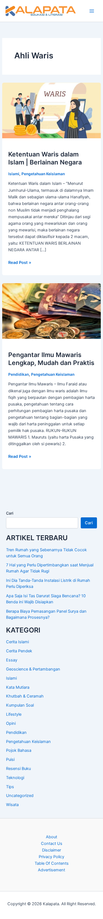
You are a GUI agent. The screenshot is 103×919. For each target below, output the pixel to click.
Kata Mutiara (17, 687)
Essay (11, 660)
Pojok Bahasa (18, 750)
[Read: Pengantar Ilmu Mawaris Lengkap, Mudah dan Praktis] (51, 310)
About (51, 836)
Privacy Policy (51, 856)
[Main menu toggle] (92, 11)
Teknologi (15, 777)
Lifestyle (13, 714)
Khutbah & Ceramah (25, 696)
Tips (10, 786)
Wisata (12, 804)
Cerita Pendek (19, 650)
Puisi (10, 759)
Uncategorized (20, 795)
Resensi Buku (18, 768)
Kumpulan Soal (20, 705)
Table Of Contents (52, 863)
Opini (11, 723)
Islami (13, 174)
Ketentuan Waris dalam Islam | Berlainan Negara (45, 158)
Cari (9, 513)
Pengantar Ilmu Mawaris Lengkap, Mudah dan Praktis (51, 359)
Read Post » (19, 263)
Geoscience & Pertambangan (33, 669)
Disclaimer (51, 850)
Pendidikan (18, 374)
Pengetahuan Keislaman (43, 174)
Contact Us (51, 843)
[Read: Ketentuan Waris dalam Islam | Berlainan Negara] (51, 110)
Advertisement (51, 869)
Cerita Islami (17, 641)
